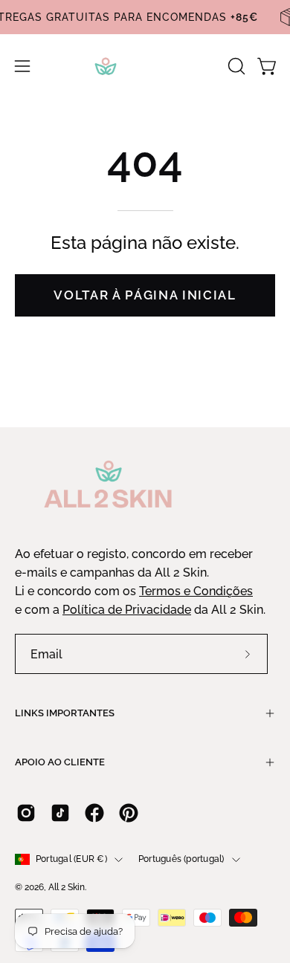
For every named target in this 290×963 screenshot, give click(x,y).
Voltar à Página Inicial (145, 295)
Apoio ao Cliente (60, 762)
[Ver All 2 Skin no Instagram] (26, 813)
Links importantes (65, 713)
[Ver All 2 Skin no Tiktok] (60, 813)
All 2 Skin (66, 887)
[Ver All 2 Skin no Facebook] (94, 813)
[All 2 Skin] (145, 66)
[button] (235, 66)
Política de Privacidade (126, 610)
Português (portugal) (181, 859)
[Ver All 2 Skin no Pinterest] (128, 813)
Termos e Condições (196, 591)
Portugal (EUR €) (71, 859)
